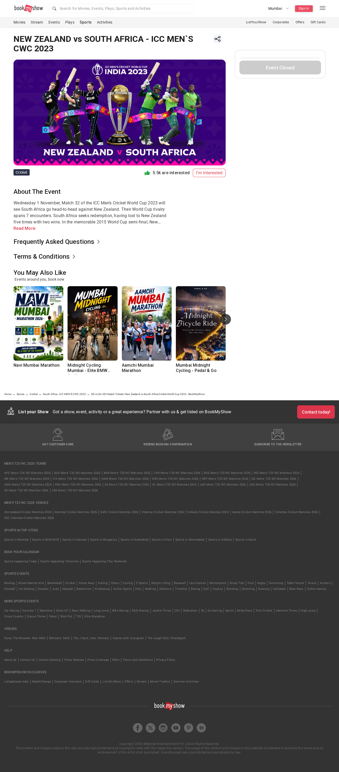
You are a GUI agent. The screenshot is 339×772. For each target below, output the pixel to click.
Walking (150, 589)
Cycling (128, 583)
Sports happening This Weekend (104, 561)
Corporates (281, 22)
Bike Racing (120, 610)
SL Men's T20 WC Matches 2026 (174, 484)
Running (263, 589)
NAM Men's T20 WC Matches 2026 (125, 479)
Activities (104, 22)
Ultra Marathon (94, 616)
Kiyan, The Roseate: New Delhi (25, 638)
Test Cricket (264, 610)
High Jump (308, 610)
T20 (78, 616)
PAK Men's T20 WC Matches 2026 (78, 484)
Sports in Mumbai (16, 539)
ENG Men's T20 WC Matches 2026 (227, 473)
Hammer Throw (286, 610)
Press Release (74, 660)
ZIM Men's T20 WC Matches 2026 (75, 490)
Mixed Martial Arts (31, 583)
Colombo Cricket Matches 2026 (296, 512)
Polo (138, 589)
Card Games (197, 583)
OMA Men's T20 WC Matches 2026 (28, 484)
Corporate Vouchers (68, 681)
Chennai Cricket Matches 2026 (163, 512)
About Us (10, 660)
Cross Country (14, 616)
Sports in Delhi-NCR (45, 539)
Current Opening (50, 660)
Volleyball (279, 589)
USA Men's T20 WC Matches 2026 (272, 484)
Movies (19, 22)
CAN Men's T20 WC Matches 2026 (177, 473)
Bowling (9, 583)
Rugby (261, 583)
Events (54, 22)
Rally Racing (140, 610)
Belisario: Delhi (59, 638)
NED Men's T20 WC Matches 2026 (175, 479)
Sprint (229, 610)
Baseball (180, 583)
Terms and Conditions (138, 660)
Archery (325, 583)
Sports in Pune (162, 539)
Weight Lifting (161, 583)
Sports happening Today (20, 561)
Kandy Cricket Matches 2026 (251, 512)
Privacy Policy (165, 660)
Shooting (232, 589)
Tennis (311, 583)
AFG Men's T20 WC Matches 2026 (27, 473)
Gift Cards (318, 22)
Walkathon (190, 610)
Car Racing (11, 610)
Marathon (46, 610)
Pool (251, 583)
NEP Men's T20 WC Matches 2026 (225, 479)
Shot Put (66, 616)
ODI (177, 610)
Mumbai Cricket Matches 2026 (76, 512)
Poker (53, 616)
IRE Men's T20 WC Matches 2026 (26, 479)
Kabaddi (67, 589)
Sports (86, 22)
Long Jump (101, 610)
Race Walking (81, 610)
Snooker (43, 589)
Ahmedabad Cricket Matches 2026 (27, 512)
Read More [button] (24, 228)
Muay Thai (237, 583)
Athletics (165, 589)
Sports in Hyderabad (134, 539)
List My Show (111, 681)
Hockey (218, 589)
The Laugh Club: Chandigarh (167, 638)
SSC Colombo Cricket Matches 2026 (29, 518)
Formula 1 (29, 610)
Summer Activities (186, 681)
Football (9, 589)
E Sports (142, 583)
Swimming (276, 583)
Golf (206, 589)
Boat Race (296, 589)
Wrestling (248, 589)
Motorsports (217, 583)
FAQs (115, 660)
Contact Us (27, 660)
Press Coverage (98, 660)
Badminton (84, 589)
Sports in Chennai (75, 539)
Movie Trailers (160, 681)
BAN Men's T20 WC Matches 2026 (127, 473)
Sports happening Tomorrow (59, 561)
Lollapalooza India (16, 681)
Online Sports (122, 589)
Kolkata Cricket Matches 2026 (208, 512)
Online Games (316, 589)
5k (202, 610)
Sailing (102, 583)
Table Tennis (295, 583)
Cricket (70, 583)
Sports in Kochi (245, 539)
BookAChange (41, 681)
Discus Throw (36, 616)
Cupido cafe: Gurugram (128, 638)
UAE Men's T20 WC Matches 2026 (223, 484)
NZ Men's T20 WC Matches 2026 (274, 479)
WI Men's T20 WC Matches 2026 (26, 490)
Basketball (54, 583)
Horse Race (87, 583)
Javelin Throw (161, 610)
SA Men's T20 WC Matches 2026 (127, 484)
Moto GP (62, 610)
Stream (37, 22)
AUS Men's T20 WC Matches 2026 (77, 473)
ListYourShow (256, 22)
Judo (55, 589)
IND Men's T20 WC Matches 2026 (276, 473)
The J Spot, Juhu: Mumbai (91, 638)
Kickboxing (102, 589)
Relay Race (244, 610)
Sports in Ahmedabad (190, 539)
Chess (115, 583)
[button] (121, 8)
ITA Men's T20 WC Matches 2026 (75, 479)
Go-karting (215, 610)
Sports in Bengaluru (103, 539)
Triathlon (181, 589)
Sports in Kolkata (220, 539)
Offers (300, 22)
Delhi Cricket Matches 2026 (119, 512)
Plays (69, 22)
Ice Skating (26, 589)
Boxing (195, 589)
